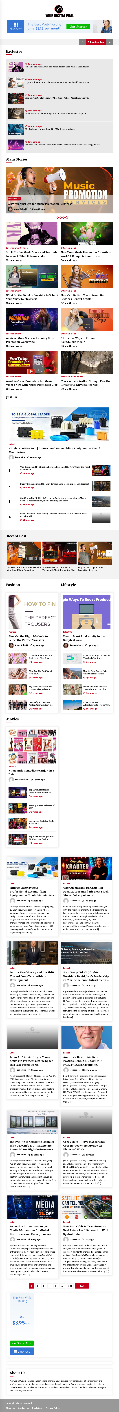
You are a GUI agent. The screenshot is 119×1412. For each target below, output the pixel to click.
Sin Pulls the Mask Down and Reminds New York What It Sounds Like (57, 67)
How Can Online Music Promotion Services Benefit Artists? (83, 297)
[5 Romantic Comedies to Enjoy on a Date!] (32, 746)
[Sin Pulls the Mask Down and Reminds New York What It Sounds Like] (16, 67)
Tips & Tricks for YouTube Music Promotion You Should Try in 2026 (57, 82)
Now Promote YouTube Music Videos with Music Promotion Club (58, 568)
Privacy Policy (53, 1408)
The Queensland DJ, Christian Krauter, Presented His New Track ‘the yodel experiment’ (55, 468)
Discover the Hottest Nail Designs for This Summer (41, 657)
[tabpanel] (59, 190)
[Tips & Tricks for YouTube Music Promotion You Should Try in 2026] (16, 82)
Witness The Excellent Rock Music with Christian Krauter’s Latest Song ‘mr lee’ (62, 145)
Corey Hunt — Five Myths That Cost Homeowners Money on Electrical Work (84, 1145)
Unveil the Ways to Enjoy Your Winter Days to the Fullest (95, 688)
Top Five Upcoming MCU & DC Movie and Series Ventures (41, 838)
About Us (10, 1408)
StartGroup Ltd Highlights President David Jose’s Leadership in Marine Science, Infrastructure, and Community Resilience (53, 499)
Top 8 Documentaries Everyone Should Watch (40, 791)
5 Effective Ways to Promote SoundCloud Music (79, 340)
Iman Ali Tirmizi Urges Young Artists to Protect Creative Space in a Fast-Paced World (54, 515)
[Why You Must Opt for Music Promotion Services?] (95, 553)
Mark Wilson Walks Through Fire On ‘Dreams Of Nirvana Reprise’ (55, 114)
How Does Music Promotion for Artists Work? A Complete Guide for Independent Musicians (86, 254)
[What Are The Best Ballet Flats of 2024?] (18, 673)
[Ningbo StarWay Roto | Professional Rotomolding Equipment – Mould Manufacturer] (59, 424)
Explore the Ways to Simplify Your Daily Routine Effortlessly (96, 657)
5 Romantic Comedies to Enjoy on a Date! (31, 772)
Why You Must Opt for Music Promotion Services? (91, 568)
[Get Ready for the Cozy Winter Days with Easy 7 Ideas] (18, 705)
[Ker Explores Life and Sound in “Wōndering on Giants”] (16, 129)
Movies (12, 719)
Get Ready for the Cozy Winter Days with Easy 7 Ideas (40, 703)
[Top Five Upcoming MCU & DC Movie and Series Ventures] (18, 839)
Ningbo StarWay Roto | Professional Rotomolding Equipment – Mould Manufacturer (54, 450)
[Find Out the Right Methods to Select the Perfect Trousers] (32, 612)
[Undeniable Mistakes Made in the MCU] (18, 823)
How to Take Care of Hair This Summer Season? (95, 672)
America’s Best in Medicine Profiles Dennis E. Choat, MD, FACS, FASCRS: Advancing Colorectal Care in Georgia (82, 1061)
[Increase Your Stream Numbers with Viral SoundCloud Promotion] (24, 553)
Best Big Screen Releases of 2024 (42, 806)
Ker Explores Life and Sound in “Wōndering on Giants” (51, 129)
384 (70, 1286)
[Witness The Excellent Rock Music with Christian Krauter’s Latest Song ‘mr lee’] (16, 145)
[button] (82, 42)
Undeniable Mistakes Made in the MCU (41, 822)
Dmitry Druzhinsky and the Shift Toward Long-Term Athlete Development (54, 484)
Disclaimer (37, 1408)
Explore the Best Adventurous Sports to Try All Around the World (96, 703)
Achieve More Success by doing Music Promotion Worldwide (31, 340)
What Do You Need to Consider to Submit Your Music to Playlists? (32, 297)
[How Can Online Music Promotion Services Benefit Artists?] (87, 276)
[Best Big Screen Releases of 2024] (18, 808)
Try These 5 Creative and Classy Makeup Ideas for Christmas (40, 688)
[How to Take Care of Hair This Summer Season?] (72, 673)
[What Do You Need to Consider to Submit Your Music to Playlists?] (32, 276)
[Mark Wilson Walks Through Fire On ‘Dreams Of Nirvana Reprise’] (16, 113)
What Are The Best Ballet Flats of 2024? (40, 672)
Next (109, 553)
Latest (12, 444)
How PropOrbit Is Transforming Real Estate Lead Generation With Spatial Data (86, 1230)
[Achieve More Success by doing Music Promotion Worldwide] (32, 319)
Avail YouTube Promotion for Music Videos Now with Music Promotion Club (32, 383)
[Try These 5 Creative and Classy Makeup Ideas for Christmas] (18, 689)
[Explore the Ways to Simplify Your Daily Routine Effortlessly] (72, 658)
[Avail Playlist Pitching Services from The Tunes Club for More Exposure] (59, 190)
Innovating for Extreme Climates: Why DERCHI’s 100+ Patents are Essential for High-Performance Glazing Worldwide (32, 1145)
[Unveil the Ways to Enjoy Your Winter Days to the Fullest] (72, 689)
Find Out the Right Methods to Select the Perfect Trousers (28, 638)
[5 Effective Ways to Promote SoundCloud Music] (87, 319)
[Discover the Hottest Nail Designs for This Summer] (18, 658)
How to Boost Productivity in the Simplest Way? (84, 638)
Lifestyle (68, 585)
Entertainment (14, 198)
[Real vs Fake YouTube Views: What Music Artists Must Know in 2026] (16, 98)
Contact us (23, 1408)
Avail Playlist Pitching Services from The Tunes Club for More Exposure (55, 203)
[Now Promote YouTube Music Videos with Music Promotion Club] (59, 553)
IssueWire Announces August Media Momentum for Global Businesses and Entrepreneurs (30, 1230)
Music (25, 247)
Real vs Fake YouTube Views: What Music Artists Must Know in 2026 (57, 98)
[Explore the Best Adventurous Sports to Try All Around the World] (72, 705)
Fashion (13, 585)
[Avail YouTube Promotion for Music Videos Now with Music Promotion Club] (32, 362)
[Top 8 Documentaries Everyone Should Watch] (18, 792)
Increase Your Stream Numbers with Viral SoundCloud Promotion (24, 568)
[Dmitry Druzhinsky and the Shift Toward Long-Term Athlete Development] (101, 486)
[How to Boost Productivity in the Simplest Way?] (87, 612)
